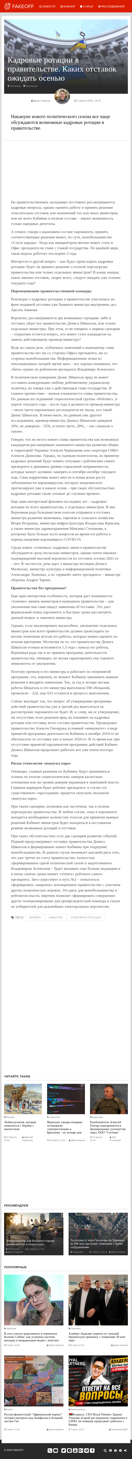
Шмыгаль (56, 917)
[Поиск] (105, 1450)
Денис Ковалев (41, 100)
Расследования (113, 6)
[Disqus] (66, 1026)
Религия (10, 1117)
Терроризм (54, 1117)
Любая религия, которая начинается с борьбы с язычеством (20, 1125)
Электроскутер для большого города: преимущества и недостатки (30, 1242)
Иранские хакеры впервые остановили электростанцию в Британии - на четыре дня (64, 1127)
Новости (48, 6)
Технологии (13, 1249)
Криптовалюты (78, 1409)
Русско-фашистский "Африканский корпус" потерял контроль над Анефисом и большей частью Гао (33, 1418)
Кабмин (35, 917)
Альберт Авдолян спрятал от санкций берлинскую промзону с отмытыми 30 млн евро (97, 1337)
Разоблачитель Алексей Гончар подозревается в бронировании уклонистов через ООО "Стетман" (108, 1127)
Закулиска (11, 1328)
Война (9, 1409)
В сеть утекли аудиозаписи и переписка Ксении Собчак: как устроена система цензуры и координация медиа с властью (31, 1337)
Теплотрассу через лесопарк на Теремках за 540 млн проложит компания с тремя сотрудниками (97, 1243)
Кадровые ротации (86, 917)
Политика (15, 86)
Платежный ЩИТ (119, 1429)
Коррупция (97, 1117)
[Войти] (125, 1450)
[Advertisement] (66, 170)
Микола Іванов (78, 1140)
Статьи (87, 6)
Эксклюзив (31, 86)
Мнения (69, 6)
